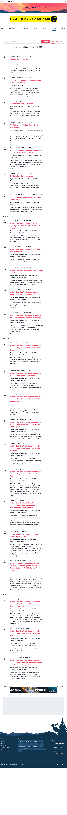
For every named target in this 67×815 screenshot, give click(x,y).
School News (41, 746)
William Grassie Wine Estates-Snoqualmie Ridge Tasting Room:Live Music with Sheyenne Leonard (25, 603)
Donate (2, 741)
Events (54, 28)
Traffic (44, 28)
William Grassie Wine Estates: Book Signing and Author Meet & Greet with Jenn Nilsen (26, 225)
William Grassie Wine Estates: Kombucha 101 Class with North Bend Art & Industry (25, 316)
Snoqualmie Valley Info (29, 748)
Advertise (3, 743)
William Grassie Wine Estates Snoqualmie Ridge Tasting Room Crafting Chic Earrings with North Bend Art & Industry (26, 505)
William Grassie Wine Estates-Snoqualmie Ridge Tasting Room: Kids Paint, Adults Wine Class (25, 448)
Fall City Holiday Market (19, 59)
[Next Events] (6, 47)
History (27, 743)
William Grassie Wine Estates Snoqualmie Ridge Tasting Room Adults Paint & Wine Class (25, 347)
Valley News (12, 28)
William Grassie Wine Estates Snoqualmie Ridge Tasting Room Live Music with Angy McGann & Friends (26, 398)
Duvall (31, 741)
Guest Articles (21, 743)
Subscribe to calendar (55, 35)
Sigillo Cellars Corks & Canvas (21, 103)
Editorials (36, 741)
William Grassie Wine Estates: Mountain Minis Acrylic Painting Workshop (25, 293)
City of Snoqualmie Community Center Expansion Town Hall (24, 535)
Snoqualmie (21, 748)
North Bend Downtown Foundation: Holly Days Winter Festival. (25, 81)
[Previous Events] (3, 47)
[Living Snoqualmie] (33, 7)
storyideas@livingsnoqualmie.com (58, 753)
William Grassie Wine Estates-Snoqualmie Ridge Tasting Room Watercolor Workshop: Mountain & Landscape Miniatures (26, 662)
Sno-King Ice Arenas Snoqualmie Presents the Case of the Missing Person (26, 151)
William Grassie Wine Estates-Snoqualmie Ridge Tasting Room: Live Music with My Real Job (25, 633)
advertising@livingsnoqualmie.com (59, 754)
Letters (31, 743)
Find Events (45, 41)
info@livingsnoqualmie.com (57, 751)
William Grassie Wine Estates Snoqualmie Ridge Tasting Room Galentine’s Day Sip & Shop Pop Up (26, 424)
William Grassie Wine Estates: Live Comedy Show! (26, 271)
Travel (40, 748)
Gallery (63, 28)
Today (10, 46)
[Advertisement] (33, 706)
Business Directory (5, 747)
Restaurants (34, 746)
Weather (35, 28)
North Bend (37, 743)
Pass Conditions (22, 746)
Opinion (24, 28)
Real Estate (29, 746)
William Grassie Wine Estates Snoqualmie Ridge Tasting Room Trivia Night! (25, 374)
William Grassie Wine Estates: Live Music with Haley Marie (25, 250)
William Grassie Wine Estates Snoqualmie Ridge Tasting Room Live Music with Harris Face (26, 473)
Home (2, 28)
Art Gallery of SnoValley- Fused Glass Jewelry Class (24, 126)
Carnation (27, 741)
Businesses (21, 741)
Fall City (40, 741)
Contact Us (3, 749)
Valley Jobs (3, 745)
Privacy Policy (20, 764)
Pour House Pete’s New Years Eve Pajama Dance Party (25, 198)
